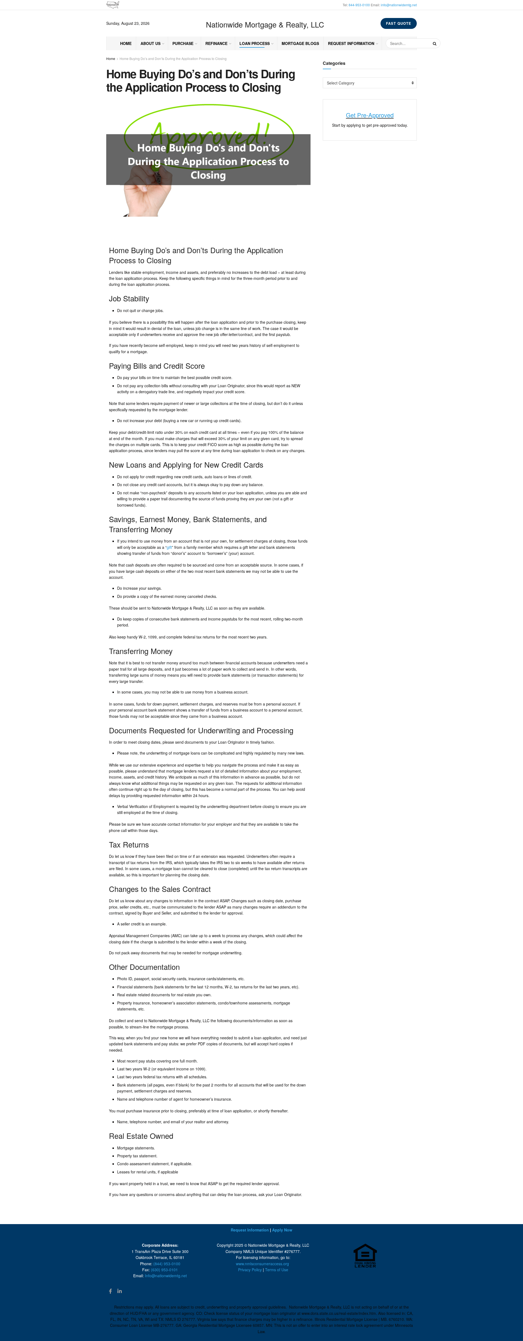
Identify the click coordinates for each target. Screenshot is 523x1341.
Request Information (351, 43)
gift (169, 547)
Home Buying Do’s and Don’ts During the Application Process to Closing (173, 58)
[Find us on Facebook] (110, 1291)
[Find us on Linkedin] (119, 1291)
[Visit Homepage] (113, 5)
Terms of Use (276, 1269)
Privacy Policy (250, 1269)
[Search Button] (435, 43)
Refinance (216, 43)
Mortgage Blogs (300, 43)
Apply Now (282, 1230)
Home (126, 43)
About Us (150, 43)
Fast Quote (398, 23)
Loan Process (254, 43)
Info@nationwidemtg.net (166, 1275)
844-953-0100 (359, 4)
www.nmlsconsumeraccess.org (262, 1263)
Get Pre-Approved (370, 115)
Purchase (182, 43)
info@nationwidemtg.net (399, 4)
